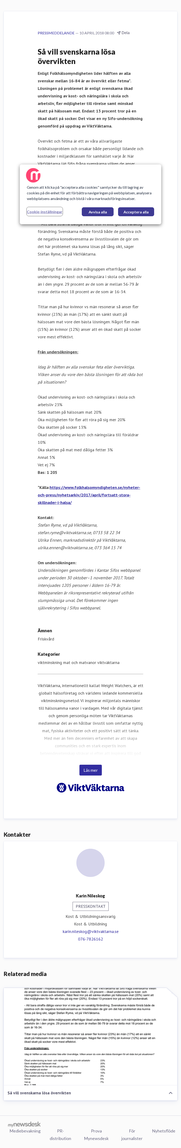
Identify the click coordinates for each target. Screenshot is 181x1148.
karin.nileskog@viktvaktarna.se (91, 931)
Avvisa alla (98, 212)
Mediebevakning (25, 1130)
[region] (90, 194)
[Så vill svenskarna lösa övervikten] (90, 1036)
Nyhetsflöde (163, 1130)
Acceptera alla (136, 212)
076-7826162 (90, 939)
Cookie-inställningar (44, 211)
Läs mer (90, 770)
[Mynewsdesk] (24, 1124)
